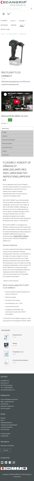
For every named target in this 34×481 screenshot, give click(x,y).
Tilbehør (4, 151)
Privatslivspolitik (5, 433)
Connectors (5, 155)
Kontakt (21, 21)
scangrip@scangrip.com (8, 389)
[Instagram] (13, 462)
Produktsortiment (7, 147)
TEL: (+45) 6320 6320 (7, 387)
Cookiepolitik (4, 436)
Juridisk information (6, 427)
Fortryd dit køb (5, 429)
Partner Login (5, 29)
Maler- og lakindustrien (7, 401)
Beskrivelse (5, 128)
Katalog (15, 343)
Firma (2, 420)
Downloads (4, 25)
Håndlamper (22, 34)
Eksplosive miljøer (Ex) (7, 406)
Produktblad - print (18, 352)
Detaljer (4, 132)
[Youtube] (2, 462)
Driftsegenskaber (7, 143)
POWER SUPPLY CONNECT (21, 236)
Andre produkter (5, 408)
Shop (21, 25)
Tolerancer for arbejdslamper (9, 425)
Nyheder (14, 25)
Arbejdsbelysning (12, 34)
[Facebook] (9, 462)
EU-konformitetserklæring (20, 360)
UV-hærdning (4, 404)
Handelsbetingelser (6, 422)
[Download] (6, 337)
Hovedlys (4, 136)
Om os (13, 21)
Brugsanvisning (17, 335)
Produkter (4, 20)
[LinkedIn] (6, 462)
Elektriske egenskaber (8, 139)
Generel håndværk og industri (9, 399)
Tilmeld (5, 450)
